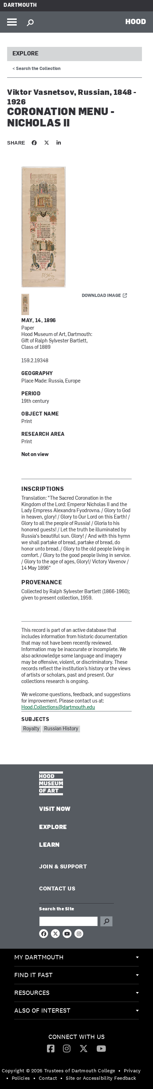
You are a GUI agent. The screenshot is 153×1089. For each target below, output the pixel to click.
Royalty (31, 729)
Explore (25, 54)
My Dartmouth (39, 957)
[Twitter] (83, 1048)
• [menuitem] (119, 1070)
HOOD (136, 21)
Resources (31, 992)
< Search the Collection (36, 69)
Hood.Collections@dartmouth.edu (58, 707)
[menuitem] (76, 957)
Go (106, 921)
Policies (21, 1078)
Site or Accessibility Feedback (101, 1078)
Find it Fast (33, 975)
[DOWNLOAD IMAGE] (76, 227)
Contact (48, 1078)
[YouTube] (101, 1048)
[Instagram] (66, 1048)
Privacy (132, 1070)
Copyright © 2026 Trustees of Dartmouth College (58, 1070)
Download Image (101, 296)
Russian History (61, 729)
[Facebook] (50, 1048)
